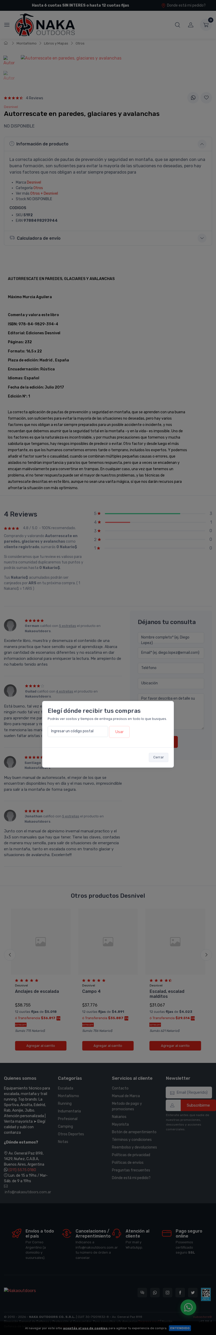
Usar (119, 731)
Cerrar (158, 757)
